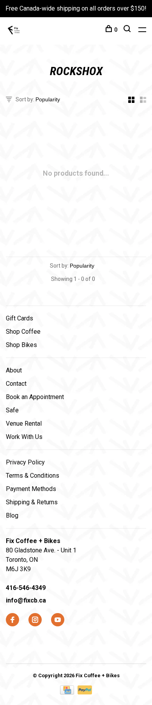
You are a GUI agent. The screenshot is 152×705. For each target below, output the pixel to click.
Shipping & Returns (32, 502)
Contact (16, 383)
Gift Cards (19, 318)
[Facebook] (12, 620)
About (14, 370)
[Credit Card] (68, 692)
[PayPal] (85, 692)
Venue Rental (24, 423)
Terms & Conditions (32, 475)
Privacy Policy (25, 462)
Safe (12, 410)
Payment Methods (31, 489)
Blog (12, 515)
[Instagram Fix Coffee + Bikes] (35, 620)
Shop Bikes (21, 345)
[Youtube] (57, 620)
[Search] (128, 30)
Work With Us (24, 437)
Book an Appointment (35, 397)
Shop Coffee (23, 331)
